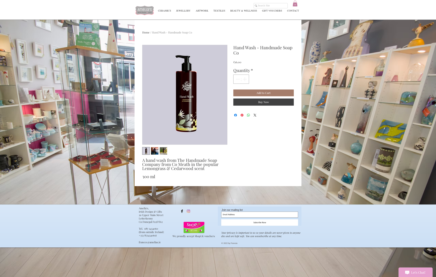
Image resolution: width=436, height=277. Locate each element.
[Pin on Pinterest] (242, 115)
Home (146, 32)
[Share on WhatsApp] (248, 115)
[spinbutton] (241, 79)
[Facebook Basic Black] (182, 211)
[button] (295, 3)
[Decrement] (237, 79)
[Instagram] (188, 211)
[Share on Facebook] (235, 115)
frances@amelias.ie (150, 242)
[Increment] (245, 79)
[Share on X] (255, 115)
